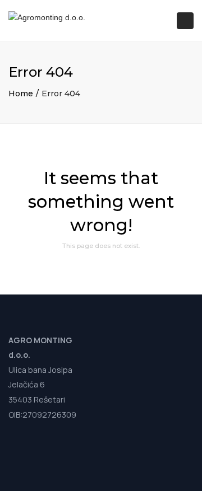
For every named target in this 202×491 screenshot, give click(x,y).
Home (20, 93)
